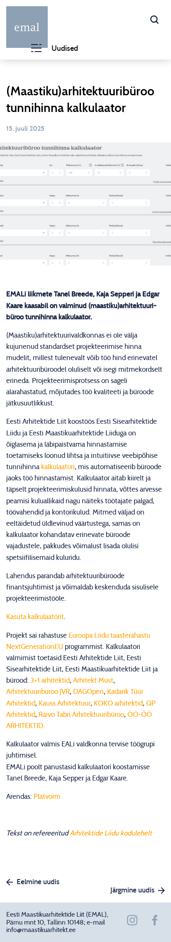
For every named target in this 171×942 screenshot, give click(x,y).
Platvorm (47, 796)
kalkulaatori (58, 466)
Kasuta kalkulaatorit (35, 616)
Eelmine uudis (38, 881)
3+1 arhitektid (50, 680)
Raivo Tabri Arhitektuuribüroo (81, 714)
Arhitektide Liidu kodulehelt (111, 833)
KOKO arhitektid (118, 703)
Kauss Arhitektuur (64, 703)
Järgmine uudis (132, 890)
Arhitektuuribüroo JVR (38, 691)
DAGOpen (88, 691)
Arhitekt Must (93, 680)
